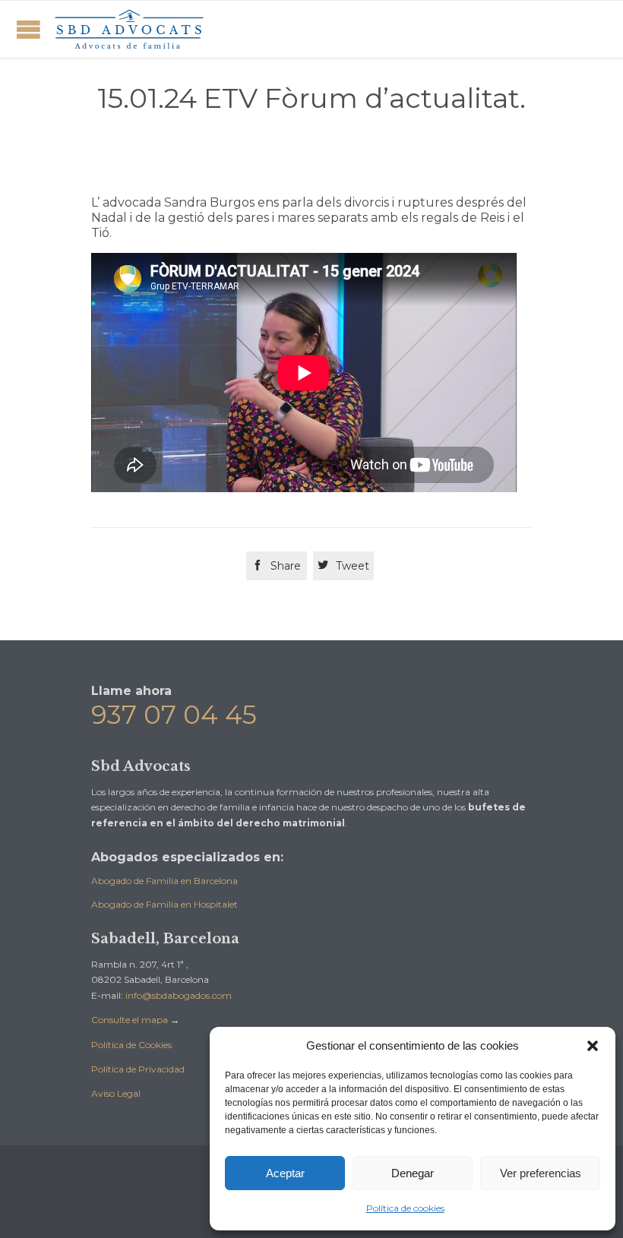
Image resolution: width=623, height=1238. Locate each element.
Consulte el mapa (129, 1019)
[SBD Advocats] (129, 29)
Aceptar (285, 1173)
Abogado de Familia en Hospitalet (164, 904)
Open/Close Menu (28, 29)
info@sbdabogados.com (178, 995)
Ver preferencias (540, 1173)
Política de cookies (405, 1208)
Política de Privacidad (138, 1069)
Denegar (412, 1173)
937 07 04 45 (174, 715)
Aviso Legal (116, 1093)
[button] (592, 1045)
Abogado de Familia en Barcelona (164, 880)
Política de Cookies (131, 1044)
